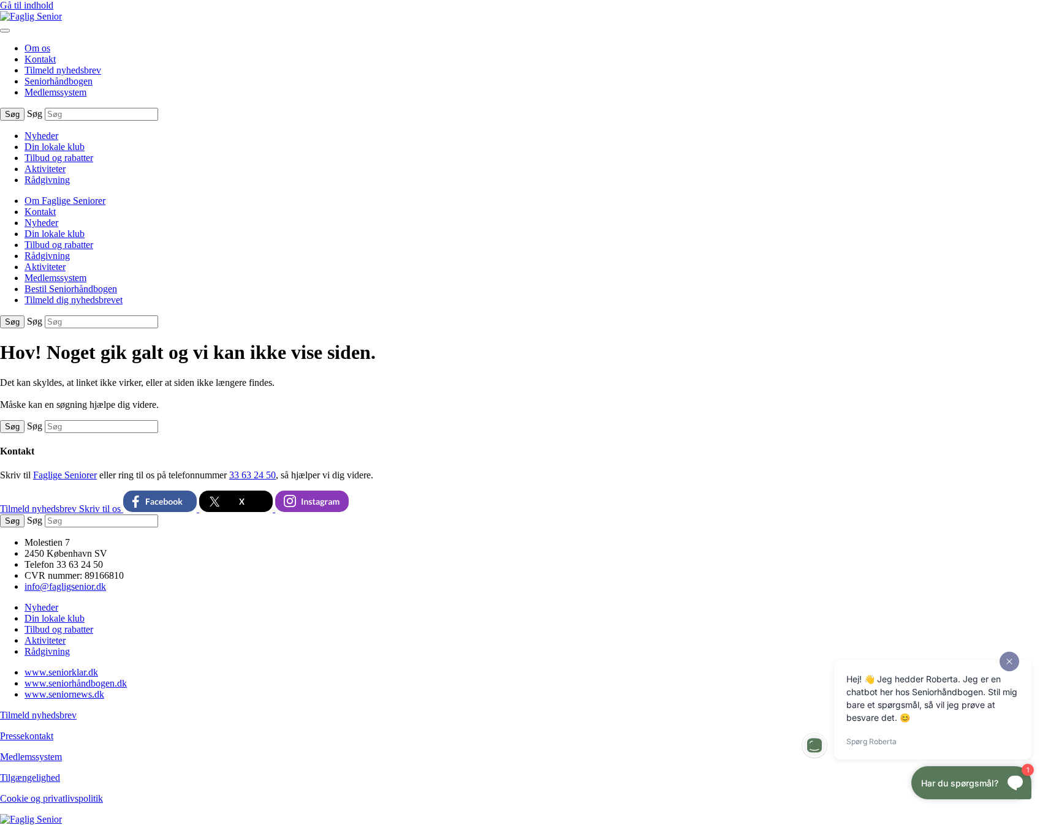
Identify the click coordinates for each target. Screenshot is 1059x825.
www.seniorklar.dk (61, 672)
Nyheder (41, 135)
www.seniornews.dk (64, 694)
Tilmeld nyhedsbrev (63, 70)
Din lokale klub (55, 146)
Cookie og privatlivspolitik (51, 798)
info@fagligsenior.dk (65, 586)
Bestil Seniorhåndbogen (71, 289)
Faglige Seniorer (65, 475)
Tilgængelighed (30, 777)
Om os (37, 48)
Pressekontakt (26, 736)
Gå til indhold (26, 5)
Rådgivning (47, 180)
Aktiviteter (45, 169)
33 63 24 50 (252, 475)
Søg (34, 113)
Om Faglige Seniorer (65, 200)
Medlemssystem (55, 92)
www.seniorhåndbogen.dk (76, 683)
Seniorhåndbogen (59, 81)
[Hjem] (31, 16)
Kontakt (40, 59)
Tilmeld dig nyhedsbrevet (74, 300)
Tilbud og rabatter (59, 158)
